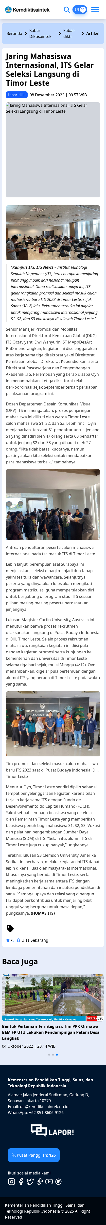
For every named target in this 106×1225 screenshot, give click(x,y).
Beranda (14, 33)
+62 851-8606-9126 (46, 1112)
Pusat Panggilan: (36, 1155)
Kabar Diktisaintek (40, 33)
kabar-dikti (69, 33)
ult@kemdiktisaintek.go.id (44, 1106)
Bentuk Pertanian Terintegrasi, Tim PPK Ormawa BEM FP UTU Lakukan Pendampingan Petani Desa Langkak (51, 1032)
